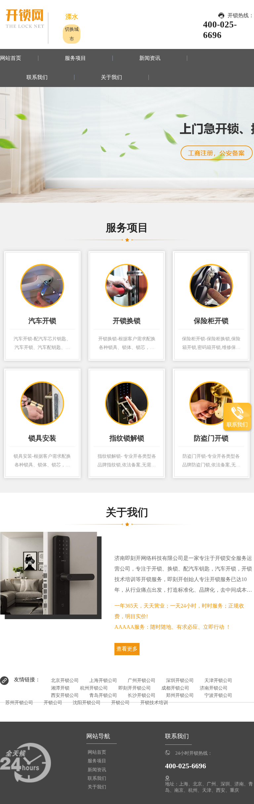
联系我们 (37, 77)
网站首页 (10, 58)
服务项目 (75, 58)
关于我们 (111, 77)
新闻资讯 (149, 58)
